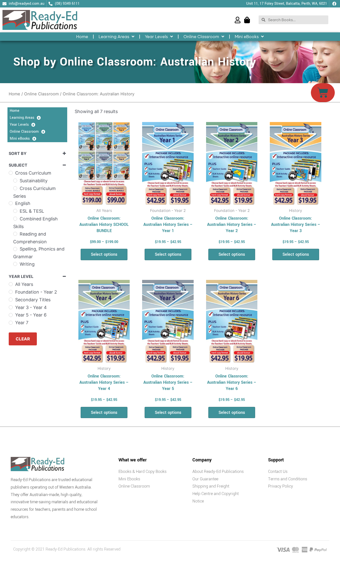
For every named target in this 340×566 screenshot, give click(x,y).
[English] (11, 203)
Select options (104, 254)
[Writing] (15, 264)
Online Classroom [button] (201, 36)
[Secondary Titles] (11, 300)
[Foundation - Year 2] (11, 292)
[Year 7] (11, 323)
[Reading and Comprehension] (15, 234)
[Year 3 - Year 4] (11, 307)
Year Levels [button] (156, 36)
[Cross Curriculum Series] (15, 188)
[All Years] (11, 284)
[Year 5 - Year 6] (11, 315)
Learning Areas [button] (114, 36)
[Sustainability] (15, 181)
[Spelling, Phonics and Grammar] (15, 249)
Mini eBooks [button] (247, 36)
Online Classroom (41, 93)
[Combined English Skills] (15, 219)
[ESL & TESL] (15, 211)
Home (82, 36)
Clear (23, 338)
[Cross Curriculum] (11, 173)
